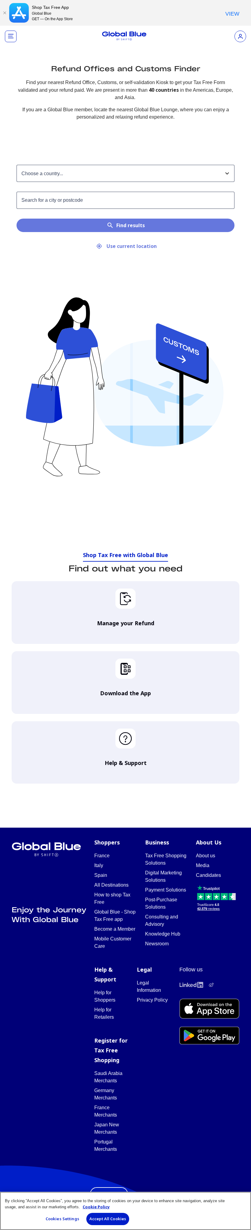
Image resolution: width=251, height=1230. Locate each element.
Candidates (208, 875)
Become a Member (114, 929)
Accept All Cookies (107, 1218)
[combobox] (120, 173)
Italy (98, 865)
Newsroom (157, 943)
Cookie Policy (96, 1207)
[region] (125, 1211)
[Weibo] (211, 985)
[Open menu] (11, 36)
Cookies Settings (62, 1218)
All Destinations (111, 885)
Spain (100, 875)
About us (205, 855)
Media (202, 865)
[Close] (4, 13)
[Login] (240, 36)
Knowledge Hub (162, 933)
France (102, 855)
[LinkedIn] (191, 985)
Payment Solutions (165, 889)
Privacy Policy (152, 1000)
